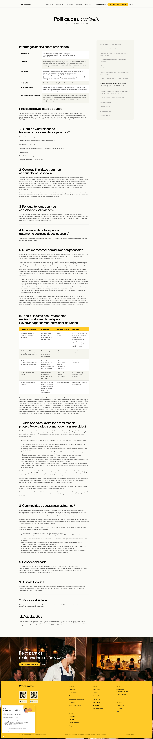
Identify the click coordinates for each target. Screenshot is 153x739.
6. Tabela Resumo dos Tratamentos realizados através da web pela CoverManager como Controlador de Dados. (113, 85)
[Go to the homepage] (26, 686)
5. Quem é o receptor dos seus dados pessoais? (114, 78)
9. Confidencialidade (105, 102)
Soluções (48, 4)
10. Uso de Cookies (105, 106)
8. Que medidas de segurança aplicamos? (112, 97)
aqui (29, 304)
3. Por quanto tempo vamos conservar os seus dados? (113, 66)
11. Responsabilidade (106, 111)
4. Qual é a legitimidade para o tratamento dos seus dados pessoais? (114, 73)
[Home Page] (25, 4)
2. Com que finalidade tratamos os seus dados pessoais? (113, 60)
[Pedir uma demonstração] (117, 4)
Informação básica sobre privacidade (110, 44)
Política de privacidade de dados (109, 48)
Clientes (58, 4)
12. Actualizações (105, 115)
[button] (49, 4)
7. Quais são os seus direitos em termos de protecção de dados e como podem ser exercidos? (115, 92)
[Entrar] (44, 664)
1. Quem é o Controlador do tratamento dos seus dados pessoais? (113, 54)
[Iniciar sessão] (101, 4)
